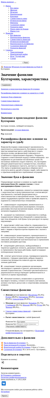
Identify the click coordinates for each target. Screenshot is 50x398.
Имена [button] (8, 6)
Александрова (18, 299)
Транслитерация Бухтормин (15, 345)
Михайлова (32, 295)
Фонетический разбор (19, 54)
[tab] (25, 85)
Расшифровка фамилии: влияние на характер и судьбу (22, 93)
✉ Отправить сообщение (11, 375)
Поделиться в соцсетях (10, 109)
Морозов (26, 305)
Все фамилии (15, 35)
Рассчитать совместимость (16, 326)
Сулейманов (10, 305)
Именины (14, 23)
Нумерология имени (18, 21)
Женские (13, 10)
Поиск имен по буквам (19, 29)
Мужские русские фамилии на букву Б (27, 67)
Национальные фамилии (20, 37)
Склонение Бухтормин (13, 349)
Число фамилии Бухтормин (15, 343)
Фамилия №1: (11, 322)
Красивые (14, 16)
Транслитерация (16, 52)
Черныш (9, 307)
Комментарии (6, 113)
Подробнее (5, 392)
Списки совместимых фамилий (18, 311)
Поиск (26, 63)
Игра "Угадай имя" (17, 56)
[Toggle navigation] (15, 2)
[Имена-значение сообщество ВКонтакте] (4, 386)
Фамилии (7, 67)
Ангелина (39, 297)
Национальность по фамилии (22, 44)
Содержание (6, 85)
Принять (5, 396)
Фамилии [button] (9, 33)
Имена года (14, 31)
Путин (39, 305)
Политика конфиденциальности (13, 377)
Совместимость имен (18, 18)
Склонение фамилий (18, 46)
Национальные (16, 14)
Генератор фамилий (18, 48)
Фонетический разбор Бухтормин (17, 347)
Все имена (14, 8)
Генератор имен (16, 27)
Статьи (13, 58)
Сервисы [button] (9, 50)
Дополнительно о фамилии (12, 105)
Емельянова (23, 297)
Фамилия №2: (11, 324)
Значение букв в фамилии (11, 97)
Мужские (14, 12)
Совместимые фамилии (10, 101)
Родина (8, 297)
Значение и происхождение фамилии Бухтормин (20, 89)
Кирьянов (33, 303)
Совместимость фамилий (20, 40)
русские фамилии (22, 130)
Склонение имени (17, 25)
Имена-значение (7, 2)
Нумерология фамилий (19, 42)
